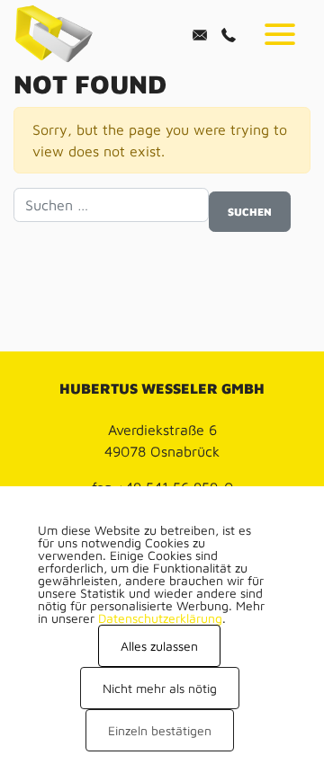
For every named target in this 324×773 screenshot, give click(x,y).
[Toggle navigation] (280, 34)
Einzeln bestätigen (160, 730)
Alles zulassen (159, 645)
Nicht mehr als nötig (160, 688)
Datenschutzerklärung (160, 618)
